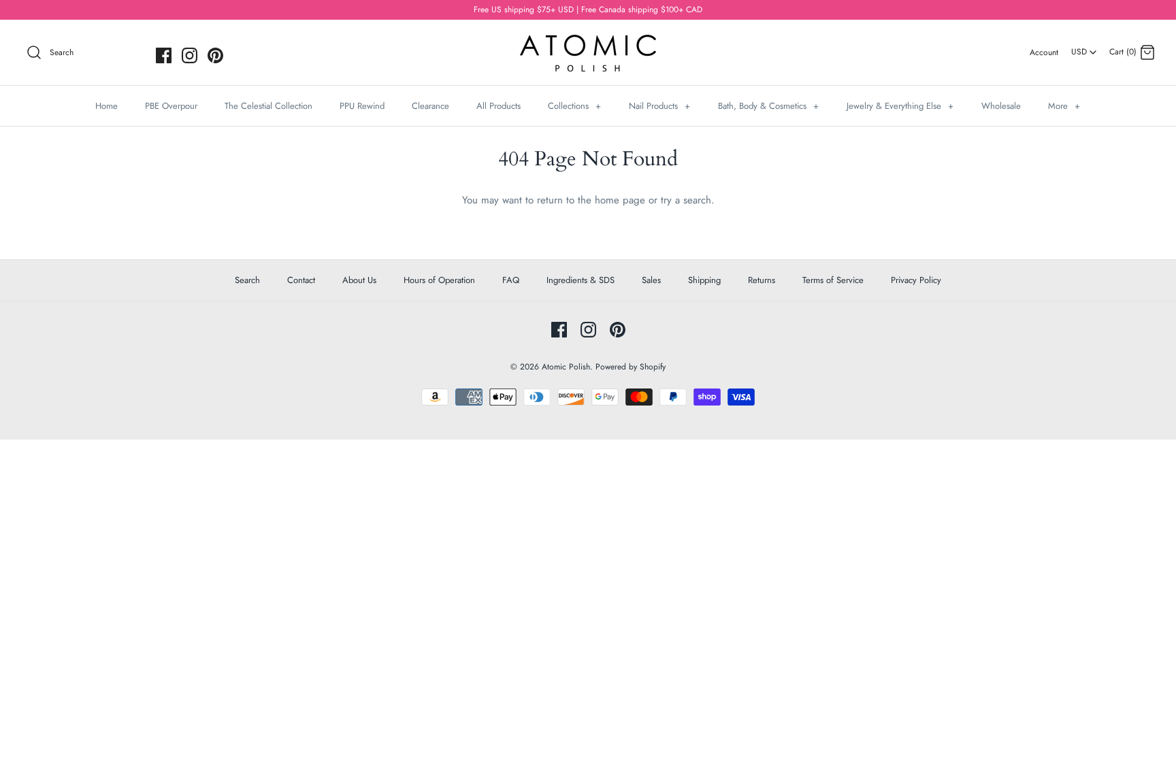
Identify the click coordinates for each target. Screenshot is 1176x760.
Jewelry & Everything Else (900, 105)
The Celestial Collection (268, 105)
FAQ (510, 280)
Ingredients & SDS (580, 280)
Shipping (704, 280)
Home (106, 105)
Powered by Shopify (630, 367)
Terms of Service (833, 280)
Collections (574, 105)
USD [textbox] (1084, 48)
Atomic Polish (566, 367)
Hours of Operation (439, 280)
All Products (498, 105)
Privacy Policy (916, 280)
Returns (761, 280)
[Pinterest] (215, 55)
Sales (651, 280)
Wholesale (1001, 105)
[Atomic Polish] (588, 41)
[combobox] (1084, 46)
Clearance (430, 105)
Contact (301, 280)
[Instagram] (189, 55)
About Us (359, 280)
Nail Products (659, 105)
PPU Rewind (362, 105)
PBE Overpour (171, 105)
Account (1044, 52)
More (1064, 105)
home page (620, 200)
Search (247, 280)
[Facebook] (164, 55)
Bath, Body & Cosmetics (768, 105)
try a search (686, 200)
